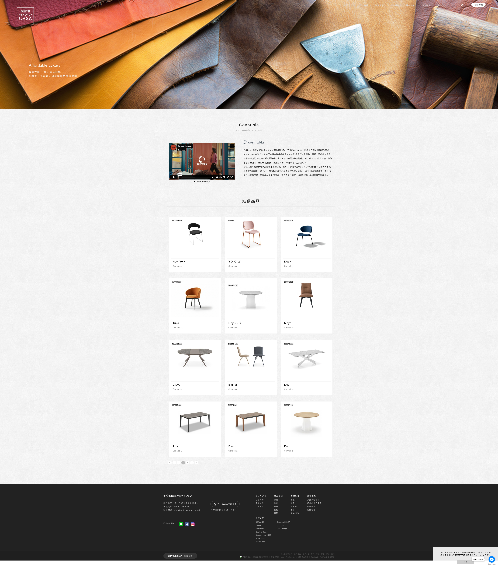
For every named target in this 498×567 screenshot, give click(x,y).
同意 (466, 562)
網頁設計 (331, 557)
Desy (287, 261)
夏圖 (263, 535)
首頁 (238, 130)
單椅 (276, 513)
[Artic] (195, 422)
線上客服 (479, 5)
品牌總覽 (246, 130)
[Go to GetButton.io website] (492, 564)
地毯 (293, 510)
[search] (463, 6)
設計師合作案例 (314, 503)
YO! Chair (234, 261)
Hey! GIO (234, 323)
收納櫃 (294, 506)
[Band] (251, 422)
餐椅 (276, 510)
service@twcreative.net (187, 510)
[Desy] (307, 237)
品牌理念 (259, 500)
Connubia (257, 130)
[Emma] (251, 357)
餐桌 (276, 506)
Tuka (176, 323)
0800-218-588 (181, 506)
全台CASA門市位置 (227, 504)
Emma (232, 384)
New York (179, 261)
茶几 (276, 503)
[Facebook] (187, 524)
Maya (287, 323)
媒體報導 (311, 510)
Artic (176, 446)
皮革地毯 (295, 513)
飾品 (293, 503)
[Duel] (307, 357)
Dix (286, 446)
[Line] (181, 524)
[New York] (195, 233)
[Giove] (195, 357)
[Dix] (307, 422)
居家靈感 (311, 506)
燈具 (293, 500)
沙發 (276, 500)
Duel (287, 384)
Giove (176, 384)
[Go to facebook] (492, 559)
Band (231, 446)
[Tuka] (195, 299)
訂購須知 (259, 506)
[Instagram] (193, 524)
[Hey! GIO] (251, 298)
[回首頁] (25, 16)
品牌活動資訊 (313, 500)
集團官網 (188, 556)
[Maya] (307, 295)
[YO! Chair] (251, 233)
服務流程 (259, 503)
